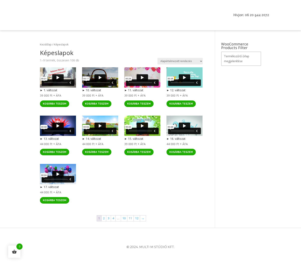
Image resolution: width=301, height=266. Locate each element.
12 (136, 218)
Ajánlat (100, 15)
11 (130, 218)
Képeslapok (150, 15)
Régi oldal (201, 15)
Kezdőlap (46, 44)
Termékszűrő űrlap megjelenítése (236, 58)
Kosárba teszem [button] (54, 103)
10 (124, 218)
